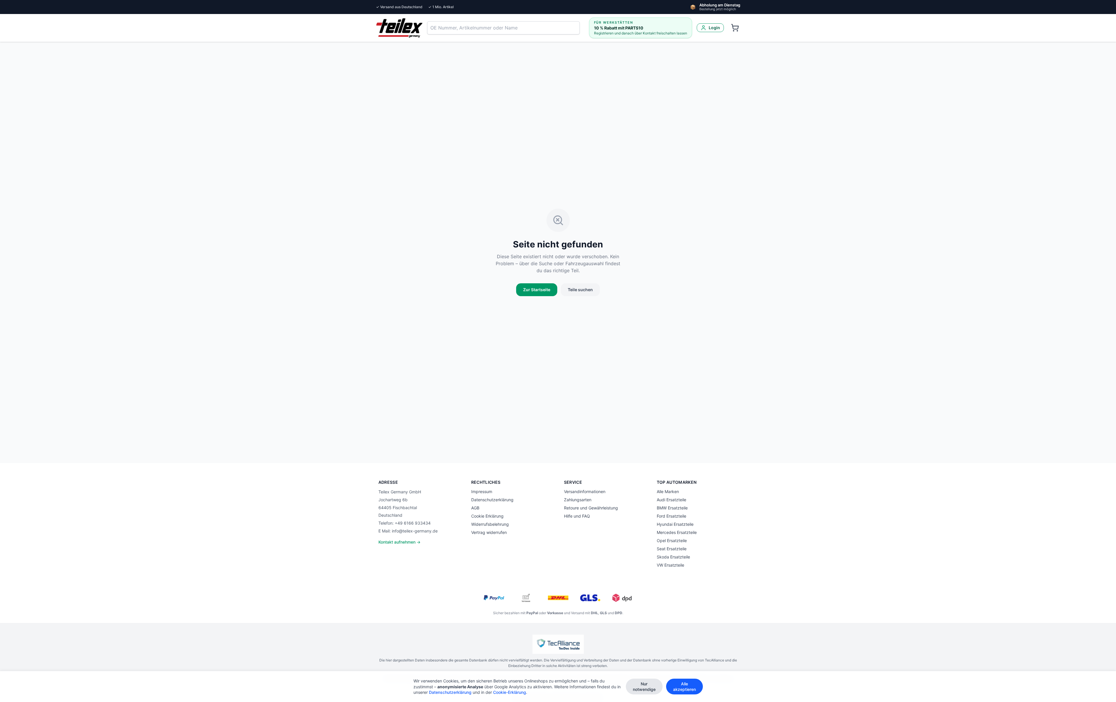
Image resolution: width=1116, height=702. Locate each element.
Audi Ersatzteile (671, 499)
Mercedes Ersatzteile (677, 532)
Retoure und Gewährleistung (591, 507)
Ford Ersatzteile (671, 516)
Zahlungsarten (577, 499)
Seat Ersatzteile (672, 548)
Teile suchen (580, 289)
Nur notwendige (644, 686)
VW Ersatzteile (670, 565)
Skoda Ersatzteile (673, 556)
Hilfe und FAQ (577, 516)
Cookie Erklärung (487, 516)
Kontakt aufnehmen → (399, 541)
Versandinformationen (584, 491)
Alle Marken (668, 491)
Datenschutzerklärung (492, 499)
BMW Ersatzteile (672, 507)
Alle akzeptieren (684, 686)
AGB (475, 507)
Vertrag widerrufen (489, 532)
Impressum (481, 491)
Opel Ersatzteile (672, 540)
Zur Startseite (536, 289)
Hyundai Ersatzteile (675, 524)
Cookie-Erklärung (509, 692)
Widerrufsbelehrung (490, 524)
